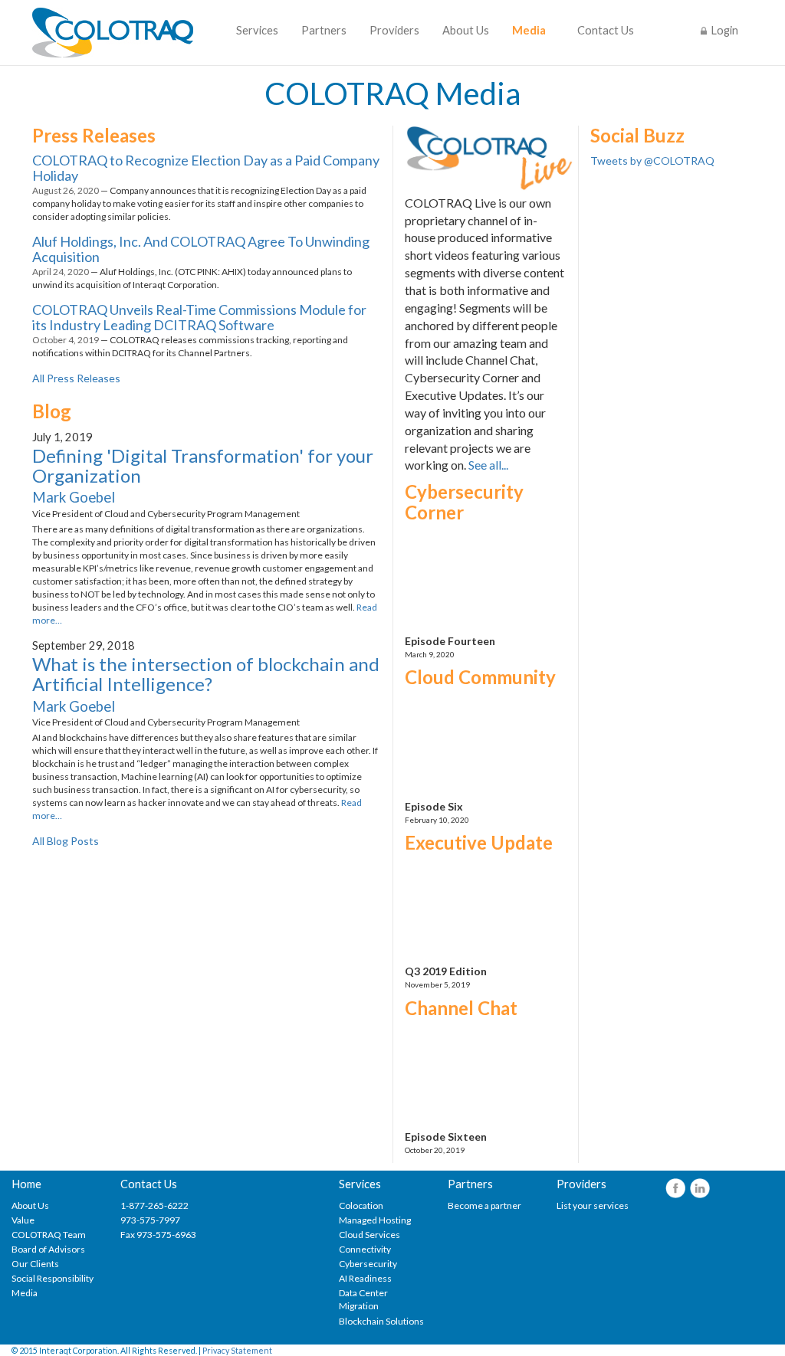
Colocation (361, 1205)
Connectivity (365, 1249)
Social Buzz (637, 135)
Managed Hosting (375, 1220)
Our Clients (35, 1263)
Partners (324, 30)
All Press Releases (76, 378)
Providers (394, 30)
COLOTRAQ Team (48, 1234)
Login (724, 30)
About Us (465, 30)
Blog (51, 411)
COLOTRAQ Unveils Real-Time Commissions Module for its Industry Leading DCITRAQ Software (199, 317)
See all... (488, 464)
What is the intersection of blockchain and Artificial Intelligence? (205, 674)
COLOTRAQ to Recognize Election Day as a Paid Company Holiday (205, 168)
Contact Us (605, 30)
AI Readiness (365, 1278)
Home (26, 1184)
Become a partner (484, 1205)
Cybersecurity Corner (464, 501)
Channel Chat (461, 1008)
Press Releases (94, 135)
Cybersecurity (368, 1263)
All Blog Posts (65, 840)
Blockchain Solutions (381, 1321)
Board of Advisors (48, 1249)
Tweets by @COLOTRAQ (652, 160)
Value (22, 1220)
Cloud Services (369, 1234)
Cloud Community (480, 677)
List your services (593, 1205)
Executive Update (479, 842)
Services (257, 30)
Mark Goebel (73, 497)
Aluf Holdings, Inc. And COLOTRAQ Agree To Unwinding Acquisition (201, 249)
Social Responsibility (52, 1278)
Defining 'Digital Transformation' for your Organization (202, 465)
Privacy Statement (237, 1350)
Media (529, 30)
